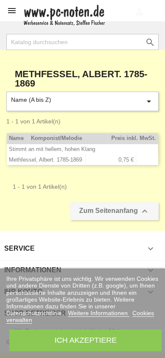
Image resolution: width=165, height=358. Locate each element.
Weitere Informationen (98, 313)
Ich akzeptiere (86, 340)
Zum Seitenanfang (114, 211)
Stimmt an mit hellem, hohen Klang (52, 149)
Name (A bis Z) (82, 101)
